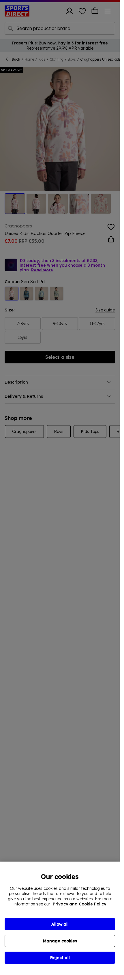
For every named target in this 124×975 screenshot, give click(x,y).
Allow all (60, 924)
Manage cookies (60, 941)
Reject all (60, 957)
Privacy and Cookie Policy (79, 904)
